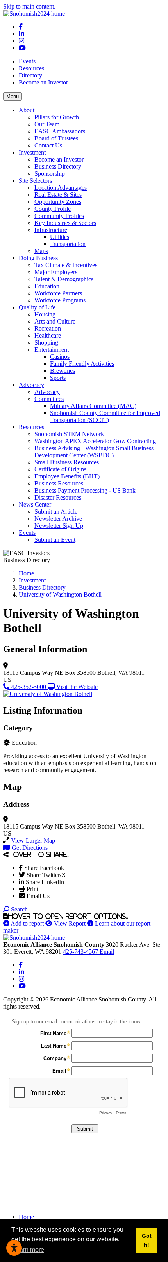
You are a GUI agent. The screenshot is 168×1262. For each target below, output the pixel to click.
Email (107, 951)
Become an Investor (43, 82)
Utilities (59, 237)
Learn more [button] (28, 1249)
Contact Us (48, 145)
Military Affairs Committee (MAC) (93, 406)
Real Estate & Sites (58, 194)
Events (27, 61)
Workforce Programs (60, 300)
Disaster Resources (57, 497)
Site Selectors (35, 180)
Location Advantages (60, 187)
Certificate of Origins (60, 469)
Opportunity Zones (57, 201)
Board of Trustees (56, 138)
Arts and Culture (54, 321)
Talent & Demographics (63, 279)
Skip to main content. (29, 6)
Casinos (60, 356)
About (26, 110)
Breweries (62, 370)
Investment (32, 152)
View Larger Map (33, 840)
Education (46, 286)
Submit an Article (55, 511)
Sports (58, 377)
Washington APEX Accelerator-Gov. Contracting (95, 441)
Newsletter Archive (58, 518)
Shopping (46, 342)
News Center (35, 504)
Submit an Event (54, 539)
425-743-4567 (81, 951)
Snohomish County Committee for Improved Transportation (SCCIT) (105, 416)
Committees (49, 398)
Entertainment (51, 349)
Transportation (68, 244)
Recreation (47, 328)
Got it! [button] (147, 1240)
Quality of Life (37, 307)
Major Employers (55, 272)
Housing (44, 314)
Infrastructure (50, 230)
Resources (31, 68)
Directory (30, 75)
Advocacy (31, 384)
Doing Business (38, 258)
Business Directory (57, 166)
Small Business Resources (66, 462)
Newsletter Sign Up (58, 525)
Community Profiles (59, 215)
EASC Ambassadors (59, 131)
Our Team (46, 124)
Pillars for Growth (56, 117)
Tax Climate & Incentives (65, 265)
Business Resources (58, 483)
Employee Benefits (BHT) (67, 476)
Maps (41, 251)
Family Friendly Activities (82, 363)
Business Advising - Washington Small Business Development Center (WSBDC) (94, 451)
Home (26, 1216)
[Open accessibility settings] (14, 1248)
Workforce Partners (58, 293)
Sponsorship (49, 173)
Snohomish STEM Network (69, 434)
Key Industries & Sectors (65, 222)
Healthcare (47, 335)
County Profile (52, 208)
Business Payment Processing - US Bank (85, 490)
